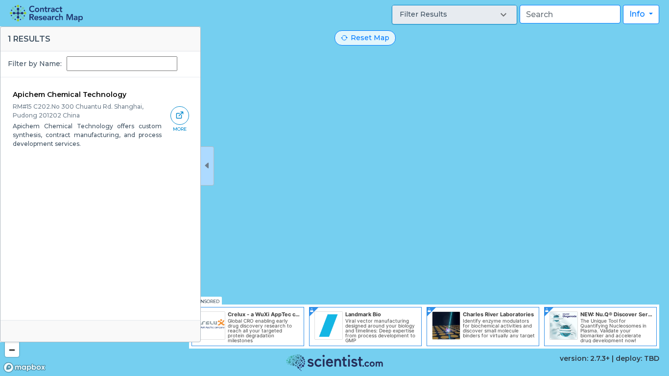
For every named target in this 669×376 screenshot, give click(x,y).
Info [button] (638, 14)
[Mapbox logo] (24, 367)
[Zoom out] (12, 350)
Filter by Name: (35, 63)
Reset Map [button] (370, 37)
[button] (454, 14)
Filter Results (423, 14)
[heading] (46, 13)
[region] (334, 188)
